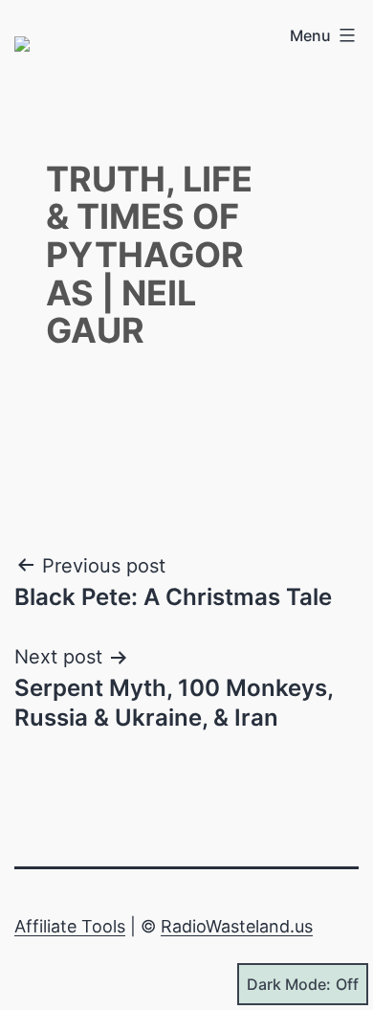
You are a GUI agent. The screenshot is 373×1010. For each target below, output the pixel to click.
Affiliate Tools (69, 926)
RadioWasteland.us (237, 926)
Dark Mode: (289, 984)
